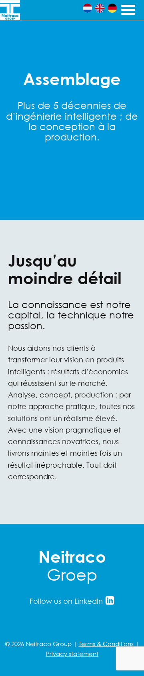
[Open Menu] (127, 9)
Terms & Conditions (106, 644)
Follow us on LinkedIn (67, 601)
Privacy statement (72, 654)
